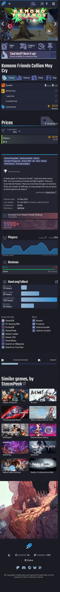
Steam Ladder (11, 334)
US (24, 555)
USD (44, 555)
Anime (43, 161)
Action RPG (26, 161)
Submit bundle (43, 327)
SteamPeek (10, 330)
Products (40, 324)
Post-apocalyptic (23, 164)
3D (33, 161)
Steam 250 (10, 337)
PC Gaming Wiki (12, 324)
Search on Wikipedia (14, 344)
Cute (38, 161)
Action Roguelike (11, 158)
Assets (39, 320)
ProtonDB (9, 327)
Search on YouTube (14, 347)
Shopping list (52, 124)
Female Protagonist (12, 161)
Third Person (9, 164)
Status (30, 560)
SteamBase (10, 340)
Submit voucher (43, 330)
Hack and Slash (26, 158)
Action (36, 158)
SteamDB (9, 320)
